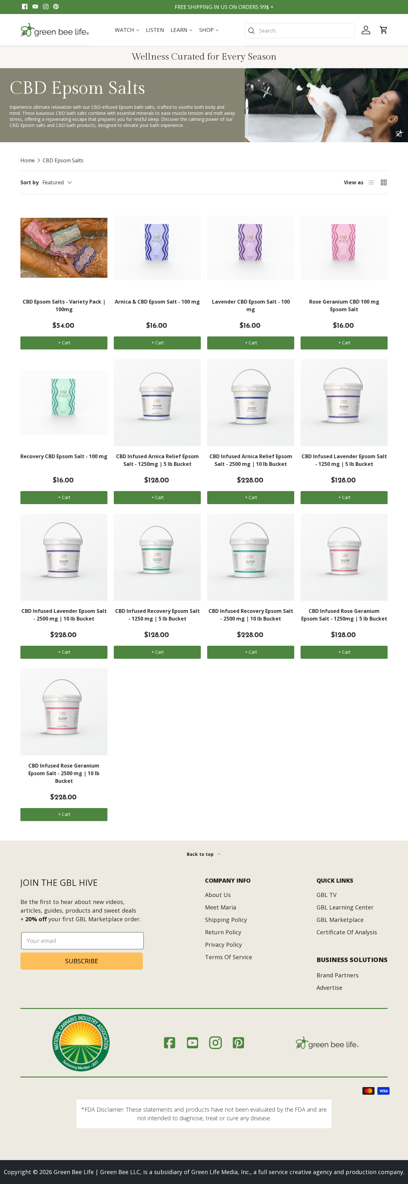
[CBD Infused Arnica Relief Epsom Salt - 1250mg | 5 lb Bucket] (157, 402)
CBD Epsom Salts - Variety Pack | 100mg (64, 305)
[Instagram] (45, 7)
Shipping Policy (226, 919)
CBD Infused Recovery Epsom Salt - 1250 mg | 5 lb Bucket (157, 614)
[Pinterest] (56, 7)
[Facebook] (24, 7)
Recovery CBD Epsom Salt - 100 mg (63, 456)
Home (27, 160)
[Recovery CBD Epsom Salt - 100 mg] (63, 402)
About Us (218, 895)
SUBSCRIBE (81, 961)
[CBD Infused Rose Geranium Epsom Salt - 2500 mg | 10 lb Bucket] (63, 711)
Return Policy (223, 932)
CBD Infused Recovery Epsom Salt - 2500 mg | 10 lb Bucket (250, 614)
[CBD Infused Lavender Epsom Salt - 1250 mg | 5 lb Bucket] (344, 402)
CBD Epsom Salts (63, 160)
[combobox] (299, 30)
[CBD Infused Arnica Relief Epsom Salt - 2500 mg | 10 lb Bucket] (250, 402)
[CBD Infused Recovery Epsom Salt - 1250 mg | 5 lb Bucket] (157, 557)
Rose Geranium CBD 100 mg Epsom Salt (344, 305)
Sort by (29, 182)
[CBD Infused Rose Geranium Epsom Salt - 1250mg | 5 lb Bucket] (344, 557)
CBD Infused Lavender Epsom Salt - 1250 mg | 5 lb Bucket (344, 460)
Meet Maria (220, 907)
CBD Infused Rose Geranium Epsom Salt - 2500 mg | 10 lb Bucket (63, 773)
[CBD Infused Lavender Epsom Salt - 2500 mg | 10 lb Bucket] (63, 557)
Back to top (201, 854)
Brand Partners (338, 975)
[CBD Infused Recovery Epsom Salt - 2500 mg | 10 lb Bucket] (250, 557)
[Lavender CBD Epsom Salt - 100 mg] (250, 247)
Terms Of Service (228, 957)
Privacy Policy (223, 944)
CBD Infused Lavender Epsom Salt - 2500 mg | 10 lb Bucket (64, 614)
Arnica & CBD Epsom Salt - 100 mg (157, 301)
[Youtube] (35, 7)
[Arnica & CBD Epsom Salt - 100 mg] (157, 247)
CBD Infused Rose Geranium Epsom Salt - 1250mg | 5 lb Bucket (344, 614)
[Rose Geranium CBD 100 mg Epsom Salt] (344, 247)
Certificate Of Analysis (347, 932)
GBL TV (327, 895)
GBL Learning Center (345, 907)
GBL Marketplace (340, 919)
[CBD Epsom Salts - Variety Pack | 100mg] (63, 247)
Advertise (329, 987)
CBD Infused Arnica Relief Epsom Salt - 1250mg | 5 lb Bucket (157, 460)
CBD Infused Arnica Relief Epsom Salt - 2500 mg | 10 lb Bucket (250, 460)
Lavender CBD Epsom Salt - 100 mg (251, 305)
